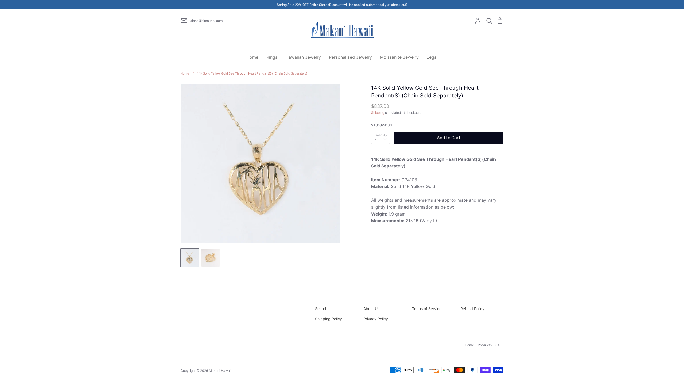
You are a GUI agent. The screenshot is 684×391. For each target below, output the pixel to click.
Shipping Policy (328, 318)
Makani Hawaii (220, 371)
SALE (499, 345)
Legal (432, 57)
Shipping (377, 113)
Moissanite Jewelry (399, 57)
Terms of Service (426, 308)
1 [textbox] (376, 140)
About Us (371, 308)
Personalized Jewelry (350, 57)
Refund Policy (472, 308)
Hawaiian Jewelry (303, 57)
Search (321, 308)
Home (252, 57)
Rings (271, 57)
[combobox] (380, 138)
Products (485, 345)
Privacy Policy (375, 318)
